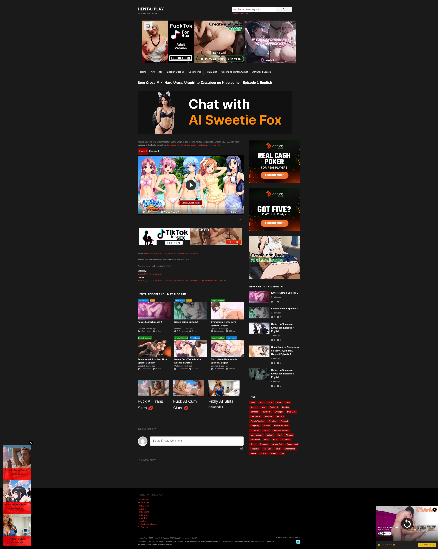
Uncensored (195, 72)
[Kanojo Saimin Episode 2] (154, 311)
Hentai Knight (143, 512)
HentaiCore (142, 521)
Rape (187, 281)
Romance (264, 444)
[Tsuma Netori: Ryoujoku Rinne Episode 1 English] (154, 348)
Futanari (284, 421)
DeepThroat (256, 416)
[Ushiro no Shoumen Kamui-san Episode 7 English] (259, 328)
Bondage (254, 412)
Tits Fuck (219, 281)
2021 (261, 403)
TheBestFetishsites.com (148, 524)
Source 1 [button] (143, 151)
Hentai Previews (281, 426)
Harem (267, 426)
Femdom (272, 421)
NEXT (241, 219)
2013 (140, 281)
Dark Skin (291, 412)
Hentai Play (151, 9)
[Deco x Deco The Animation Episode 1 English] (227, 348)
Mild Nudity (255, 440)
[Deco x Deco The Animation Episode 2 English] (190, 348)
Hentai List (211, 72)
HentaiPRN (142, 518)
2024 (270, 403)
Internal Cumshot (281, 430)
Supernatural (292, 444)
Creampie (279, 412)
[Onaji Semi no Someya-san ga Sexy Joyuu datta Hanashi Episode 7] (259, 351)
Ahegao (146, 281)
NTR (275, 440)
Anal (151, 281)
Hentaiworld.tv (144, 506)
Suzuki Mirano (208, 281)
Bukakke (158, 281)
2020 (253, 403)
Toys (278, 449)
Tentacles (255, 449)
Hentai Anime (157, 274)
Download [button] (154, 151)
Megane (289, 435)
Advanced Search (240, 14)
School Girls (196, 281)
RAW (152, 301)
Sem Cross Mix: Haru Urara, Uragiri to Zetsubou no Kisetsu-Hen (193, 145)
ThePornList (143, 527)
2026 (288, 403)
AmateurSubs (143, 503)
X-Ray (273, 453)
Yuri (225, 281)
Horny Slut (255, 430)
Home (143, 72)
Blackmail (274, 407)
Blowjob (285, 407)
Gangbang (167, 281)
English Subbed (175, 72)
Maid (279, 435)
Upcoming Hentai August (234, 72)
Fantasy (280, 416)
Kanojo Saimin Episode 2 (150, 322)
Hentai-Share (143, 515)
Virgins (263, 453)
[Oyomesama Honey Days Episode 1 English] (227, 311)
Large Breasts (178, 281)
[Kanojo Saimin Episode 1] (190, 311)
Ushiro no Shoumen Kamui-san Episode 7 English (282, 328)
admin (148, 266)
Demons (268, 416)
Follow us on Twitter (298, 542)
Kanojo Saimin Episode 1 (186, 322)
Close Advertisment (191, 202)
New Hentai (157, 72)
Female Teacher (257, 421)
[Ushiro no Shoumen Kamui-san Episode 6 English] (259, 374)
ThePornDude (143, 500)
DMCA (194, 538)
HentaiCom (142, 509)
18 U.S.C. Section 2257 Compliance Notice (172, 538)
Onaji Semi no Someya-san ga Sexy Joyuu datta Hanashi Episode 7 (285, 351)
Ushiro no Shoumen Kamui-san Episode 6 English (282, 374)
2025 (279, 403)
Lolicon (270, 435)
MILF (266, 440)
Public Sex (286, 440)
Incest (266, 430)
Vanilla (253, 453)
